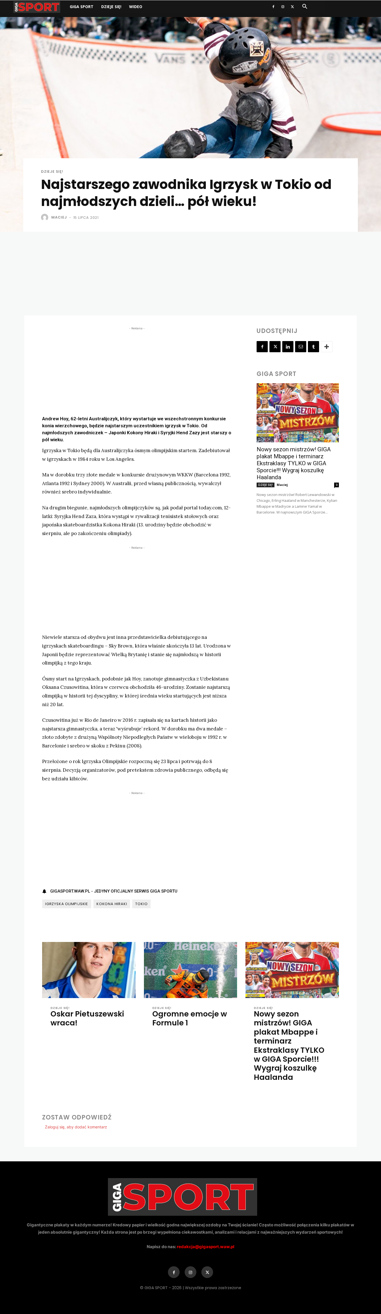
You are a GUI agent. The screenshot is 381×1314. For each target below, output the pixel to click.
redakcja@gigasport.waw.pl (205, 1246)
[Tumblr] (313, 346)
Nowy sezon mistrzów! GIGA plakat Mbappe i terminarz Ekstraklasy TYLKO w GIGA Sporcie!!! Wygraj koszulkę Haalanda (294, 463)
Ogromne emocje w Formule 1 (189, 1018)
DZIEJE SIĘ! (111, 6)
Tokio (141, 904)
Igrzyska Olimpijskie (66, 904)
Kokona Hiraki (112, 904)
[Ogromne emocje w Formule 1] (190, 970)
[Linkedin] (287, 346)
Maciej (59, 217)
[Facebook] (273, 6)
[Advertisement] (190, 273)
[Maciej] (45, 217)
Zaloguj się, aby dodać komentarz (76, 1126)
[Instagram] (283, 6)
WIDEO (135, 6)
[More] (326, 346)
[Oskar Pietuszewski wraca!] (89, 970)
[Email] (300, 346)
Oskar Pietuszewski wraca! (87, 1018)
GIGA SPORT (81, 6)
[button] (304, 7)
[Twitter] (292, 6)
